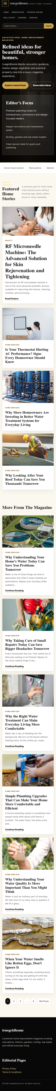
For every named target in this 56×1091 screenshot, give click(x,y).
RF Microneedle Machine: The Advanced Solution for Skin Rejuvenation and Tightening (26, 261)
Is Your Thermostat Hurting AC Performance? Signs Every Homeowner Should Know (26, 355)
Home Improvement (14, 168)
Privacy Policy (9, 1068)
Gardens (22, 18)
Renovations (18, 12)
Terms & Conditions (11, 1072)
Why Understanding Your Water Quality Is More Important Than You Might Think (26, 885)
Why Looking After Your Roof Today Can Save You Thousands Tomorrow (25, 479)
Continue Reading (14, 590)
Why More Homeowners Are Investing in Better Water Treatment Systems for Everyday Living (27, 418)
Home (6, 12)
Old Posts (44, 1001)
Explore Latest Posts (15, 85)
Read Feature (12, 298)
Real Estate (9, 18)
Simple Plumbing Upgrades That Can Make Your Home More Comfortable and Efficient (26, 802)
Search (49, 26)
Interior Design (35, 12)
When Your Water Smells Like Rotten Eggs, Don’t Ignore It (24, 963)
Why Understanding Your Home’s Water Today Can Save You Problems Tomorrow (25, 563)
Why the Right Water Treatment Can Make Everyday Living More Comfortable (22, 722)
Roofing (33, 18)
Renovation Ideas (42, 85)
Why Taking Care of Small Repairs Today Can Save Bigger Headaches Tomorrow (27, 644)
